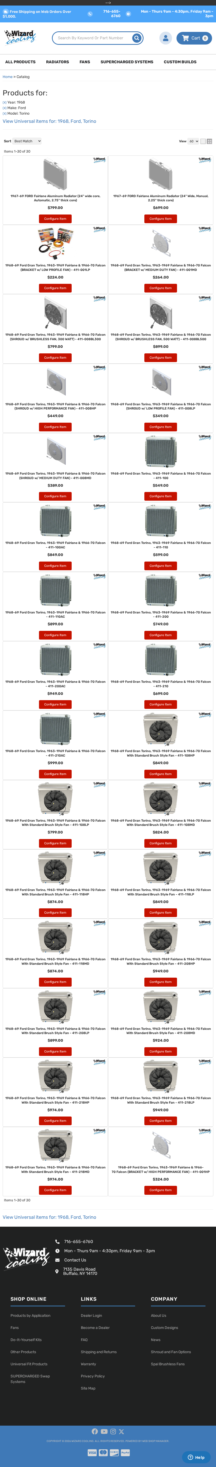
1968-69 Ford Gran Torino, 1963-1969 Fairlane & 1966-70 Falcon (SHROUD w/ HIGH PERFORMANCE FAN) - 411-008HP (55, 406)
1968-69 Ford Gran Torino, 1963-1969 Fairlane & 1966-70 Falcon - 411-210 (161, 684)
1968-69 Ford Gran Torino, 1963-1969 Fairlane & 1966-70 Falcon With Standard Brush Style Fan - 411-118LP (161, 892)
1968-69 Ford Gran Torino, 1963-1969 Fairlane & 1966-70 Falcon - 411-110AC (55, 615)
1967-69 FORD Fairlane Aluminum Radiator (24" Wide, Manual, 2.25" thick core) (160, 198)
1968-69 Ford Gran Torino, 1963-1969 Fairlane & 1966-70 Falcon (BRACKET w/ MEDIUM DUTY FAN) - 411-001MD (161, 268)
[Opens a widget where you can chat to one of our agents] (196, 1457)
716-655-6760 (78, 1241)
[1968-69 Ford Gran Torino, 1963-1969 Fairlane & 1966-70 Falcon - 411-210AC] (55, 729)
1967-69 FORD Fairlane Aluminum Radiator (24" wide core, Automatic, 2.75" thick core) (55, 198)
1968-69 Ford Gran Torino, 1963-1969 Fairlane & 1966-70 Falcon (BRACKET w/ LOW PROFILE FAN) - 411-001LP (55, 268)
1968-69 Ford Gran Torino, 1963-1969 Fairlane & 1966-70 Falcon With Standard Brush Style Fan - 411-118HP (55, 892)
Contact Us (75, 1260)
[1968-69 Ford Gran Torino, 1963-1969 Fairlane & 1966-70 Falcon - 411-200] (161, 590)
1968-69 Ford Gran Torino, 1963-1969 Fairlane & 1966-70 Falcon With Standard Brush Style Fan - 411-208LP (55, 1031)
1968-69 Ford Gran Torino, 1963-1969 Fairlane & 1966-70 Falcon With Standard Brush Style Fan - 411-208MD (161, 1031)
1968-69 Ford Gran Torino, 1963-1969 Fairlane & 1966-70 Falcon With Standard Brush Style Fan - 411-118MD (55, 961)
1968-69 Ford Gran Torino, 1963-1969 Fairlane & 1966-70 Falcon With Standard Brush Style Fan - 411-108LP (55, 823)
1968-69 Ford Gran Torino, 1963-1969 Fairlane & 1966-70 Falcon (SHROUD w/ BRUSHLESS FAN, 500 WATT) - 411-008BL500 (161, 337)
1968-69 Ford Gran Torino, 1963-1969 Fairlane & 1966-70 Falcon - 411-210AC (55, 753)
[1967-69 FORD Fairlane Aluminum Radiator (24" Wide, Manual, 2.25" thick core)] (161, 174)
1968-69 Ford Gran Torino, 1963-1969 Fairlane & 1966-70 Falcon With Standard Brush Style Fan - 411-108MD (161, 823)
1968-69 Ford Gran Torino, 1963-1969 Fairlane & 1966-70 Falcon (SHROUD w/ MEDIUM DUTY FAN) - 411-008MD (55, 476)
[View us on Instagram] (113, 1431)
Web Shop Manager (155, 1441)
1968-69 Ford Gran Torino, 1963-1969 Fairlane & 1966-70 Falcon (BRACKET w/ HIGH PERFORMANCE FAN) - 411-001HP (161, 1170)
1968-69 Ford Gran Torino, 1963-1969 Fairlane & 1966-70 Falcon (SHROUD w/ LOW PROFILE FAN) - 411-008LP (161, 406)
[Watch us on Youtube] (104, 1431)
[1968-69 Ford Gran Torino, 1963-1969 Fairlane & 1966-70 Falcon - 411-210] (161, 660)
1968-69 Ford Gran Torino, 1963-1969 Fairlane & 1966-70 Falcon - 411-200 (161, 615)
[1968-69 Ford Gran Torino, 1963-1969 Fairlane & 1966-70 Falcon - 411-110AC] (55, 590)
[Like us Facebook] (95, 1431)
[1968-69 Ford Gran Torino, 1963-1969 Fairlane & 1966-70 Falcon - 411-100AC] (55, 521)
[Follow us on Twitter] (121, 1431)
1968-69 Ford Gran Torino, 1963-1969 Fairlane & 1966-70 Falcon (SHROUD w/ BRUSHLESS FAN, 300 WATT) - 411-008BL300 (55, 337)
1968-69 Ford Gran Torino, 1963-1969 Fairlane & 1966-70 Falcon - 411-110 (161, 545)
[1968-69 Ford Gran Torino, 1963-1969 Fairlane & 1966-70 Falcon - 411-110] (161, 521)
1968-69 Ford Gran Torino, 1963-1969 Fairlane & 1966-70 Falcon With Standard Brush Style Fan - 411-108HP (161, 753)
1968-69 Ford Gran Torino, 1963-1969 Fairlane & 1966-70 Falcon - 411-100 (161, 476)
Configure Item (55, 219)
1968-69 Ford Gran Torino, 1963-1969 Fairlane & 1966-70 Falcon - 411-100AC (55, 545)
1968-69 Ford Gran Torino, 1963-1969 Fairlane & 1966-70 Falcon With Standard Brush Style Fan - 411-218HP (55, 1100)
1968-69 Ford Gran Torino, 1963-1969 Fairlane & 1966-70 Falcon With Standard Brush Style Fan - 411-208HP (161, 961)
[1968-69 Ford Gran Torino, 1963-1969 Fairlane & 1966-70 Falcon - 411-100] (161, 452)
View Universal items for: (49, 1217)
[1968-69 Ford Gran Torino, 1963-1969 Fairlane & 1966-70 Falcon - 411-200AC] (55, 660)
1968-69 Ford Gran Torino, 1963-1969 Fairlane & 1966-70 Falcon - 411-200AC (55, 684)
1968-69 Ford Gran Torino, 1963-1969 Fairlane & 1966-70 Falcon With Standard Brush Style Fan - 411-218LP (161, 1100)
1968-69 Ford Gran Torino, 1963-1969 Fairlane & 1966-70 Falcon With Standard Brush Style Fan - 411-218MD (55, 1170)
